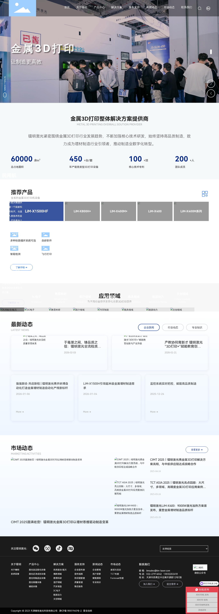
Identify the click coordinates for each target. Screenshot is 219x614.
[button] (211, 51)
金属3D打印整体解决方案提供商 (109, 119)
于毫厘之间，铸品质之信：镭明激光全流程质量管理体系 (82, 346)
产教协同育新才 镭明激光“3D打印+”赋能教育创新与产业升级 (184, 346)
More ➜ (20, 412)
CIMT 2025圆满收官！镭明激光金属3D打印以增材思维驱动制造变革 (60, 522)
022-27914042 (154, 574)
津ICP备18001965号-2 (70, 611)
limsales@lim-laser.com (158, 570)
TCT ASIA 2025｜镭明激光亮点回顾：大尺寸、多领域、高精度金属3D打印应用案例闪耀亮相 (178, 487)
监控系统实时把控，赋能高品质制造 (173, 383)
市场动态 (22, 448)
